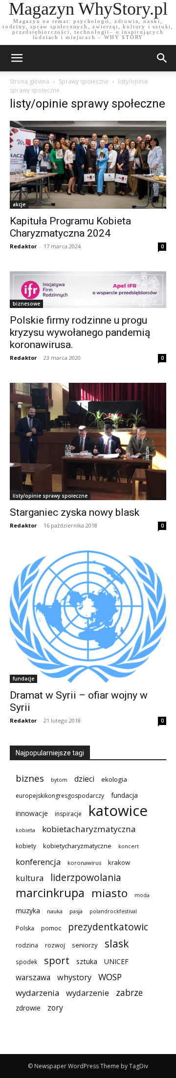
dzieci (84, 779)
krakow (119, 862)
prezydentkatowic (108, 927)
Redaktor (23, 246)
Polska (25, 928)
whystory (74, 977)
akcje (19, 204)
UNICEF (116, 961)
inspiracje (68, 814)
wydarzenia (37, 993)
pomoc (51, 928)
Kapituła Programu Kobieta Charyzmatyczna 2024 (70, 227)
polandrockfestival (113, 911)
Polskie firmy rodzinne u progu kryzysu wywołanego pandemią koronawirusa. (80, 332)
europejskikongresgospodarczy (60, 796)
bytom (59, 779)
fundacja (124, 795)
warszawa (33, 977)
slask (117, 943)
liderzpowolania (85, 878)
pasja (76, 911)
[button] (162, 58)
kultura (30, 878)
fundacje (23, 678)
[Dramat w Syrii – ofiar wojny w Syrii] (88, 616)
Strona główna (29, 81)
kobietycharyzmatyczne (77, 845)
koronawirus (84, 862)
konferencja (38, 862)
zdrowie (28, 1007)
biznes (30, 778)
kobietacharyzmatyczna (89, 829)
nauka (55, 911)
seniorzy (85, 945)
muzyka (28, 910)
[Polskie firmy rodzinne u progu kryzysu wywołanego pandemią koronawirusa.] (88, 289)
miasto (109, 893)
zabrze (129, 993)
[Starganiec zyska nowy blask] (88, 441)
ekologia (114, 779)
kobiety (26, 846)
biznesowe (26, 303)
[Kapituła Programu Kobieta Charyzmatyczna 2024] (88, 165)
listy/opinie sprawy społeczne (50, 495)
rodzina (27, 945)
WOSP (110, 977)
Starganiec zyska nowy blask (74, 512)
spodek (26, 962)
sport (56, 960)
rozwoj (55, 945)
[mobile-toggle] (16, 58)
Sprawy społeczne (84, 81)
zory (55, 1008)
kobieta (25, 830)
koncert (128, 846)
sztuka (86, 961)
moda (142, 895)
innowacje (32, 813)
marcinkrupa (50, 893)
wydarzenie (87, 993)
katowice (118, 811)
